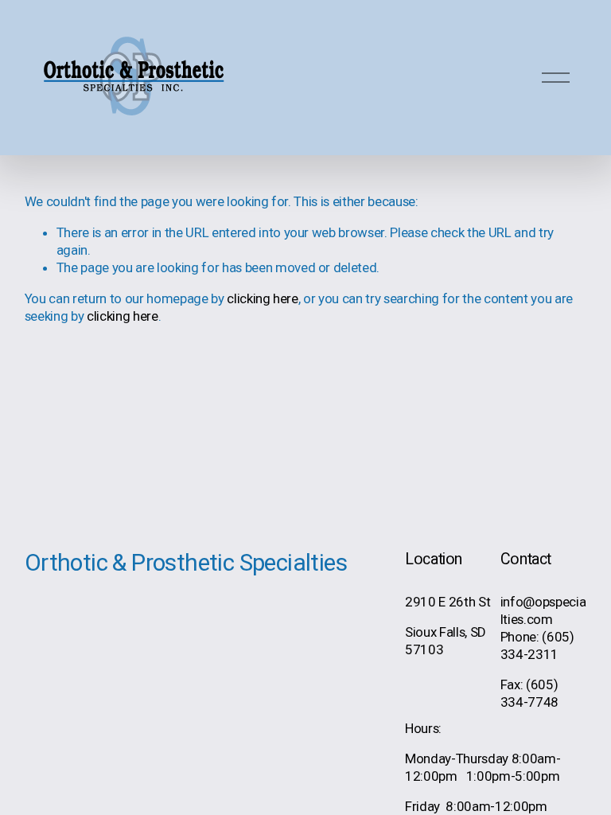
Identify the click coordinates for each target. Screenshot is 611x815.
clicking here (262, 298)
